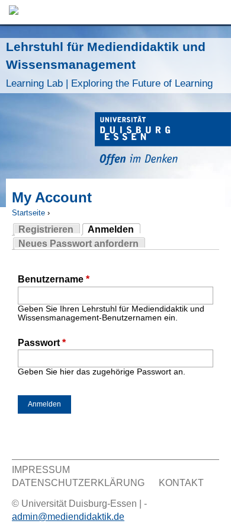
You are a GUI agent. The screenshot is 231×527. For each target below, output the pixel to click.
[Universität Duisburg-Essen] (163, 140)
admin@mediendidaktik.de (68, 517)
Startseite (28, 212)
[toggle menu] (216, 12)
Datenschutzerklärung (78, 483)
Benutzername (53, 279)
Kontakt (181, 483)
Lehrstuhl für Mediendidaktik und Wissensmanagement (109, 64)
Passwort (42, 343)
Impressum (41, 470)
